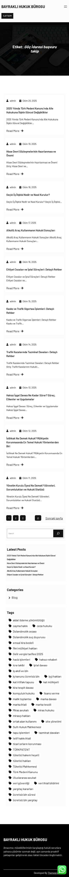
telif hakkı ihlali (22, 738)
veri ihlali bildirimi (48, 783)
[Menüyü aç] (65, 6)
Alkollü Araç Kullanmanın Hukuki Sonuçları (30, 230)
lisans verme (51, 693)
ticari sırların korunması (27, 743)
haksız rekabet (48, 659)
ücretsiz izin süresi (24, 794)
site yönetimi (53, 721)
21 (38, 518)
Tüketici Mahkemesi (25, 766)
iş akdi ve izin (20, 671)
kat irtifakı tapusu (23, 682)
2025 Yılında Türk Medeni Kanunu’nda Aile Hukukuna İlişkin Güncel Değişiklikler (29, 110)
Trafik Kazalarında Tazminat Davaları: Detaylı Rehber (31, 354)
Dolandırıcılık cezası (24, 631)
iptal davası (40, 665)
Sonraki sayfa (54, 518)
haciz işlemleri (21, 659)
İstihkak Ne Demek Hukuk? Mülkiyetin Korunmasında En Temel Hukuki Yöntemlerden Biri (32, 442)
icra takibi (18, 665)
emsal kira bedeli (23, 642)
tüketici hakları (22, 760)
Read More (12, 130)
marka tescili (43, 704)
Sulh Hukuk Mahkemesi (27, 727)
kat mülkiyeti (51, 682)
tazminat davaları (49, 732)
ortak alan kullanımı (24, 721)
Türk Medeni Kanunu (25, 772)
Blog (15, 597)
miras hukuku (46, 710)
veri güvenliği (21, 783)
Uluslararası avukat (24, 777)
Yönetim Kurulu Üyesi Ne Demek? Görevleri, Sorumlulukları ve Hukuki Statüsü (30, 487)
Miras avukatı (21, 710)
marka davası (48, 699)
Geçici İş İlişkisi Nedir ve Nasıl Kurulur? (28, 194)
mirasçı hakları (21, 715)
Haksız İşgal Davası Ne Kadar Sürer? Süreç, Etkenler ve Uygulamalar (30, 397)
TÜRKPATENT (21, 749)
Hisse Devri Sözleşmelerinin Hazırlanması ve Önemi (31, 153)
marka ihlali (20, 704)
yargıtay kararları (23, 789)
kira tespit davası (23, 687)
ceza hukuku (44, 625)
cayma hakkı (20, 625)
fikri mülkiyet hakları (25, 648)
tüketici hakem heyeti (26, 755)
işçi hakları (55, 676)
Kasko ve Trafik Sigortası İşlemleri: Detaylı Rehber (30, 310)
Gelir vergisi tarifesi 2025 (28, 654)
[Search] (58, 533)
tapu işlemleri (21, 732)
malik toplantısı (22, 699)
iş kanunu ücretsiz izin (26, 676)
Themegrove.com (56, 872)
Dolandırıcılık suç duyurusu (29, 637)
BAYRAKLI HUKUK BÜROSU (23, 6)
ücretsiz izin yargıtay (25, 800)
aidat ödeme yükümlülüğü (29, 620)
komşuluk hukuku (24, 693)
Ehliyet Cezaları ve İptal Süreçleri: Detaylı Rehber (34, 269)
